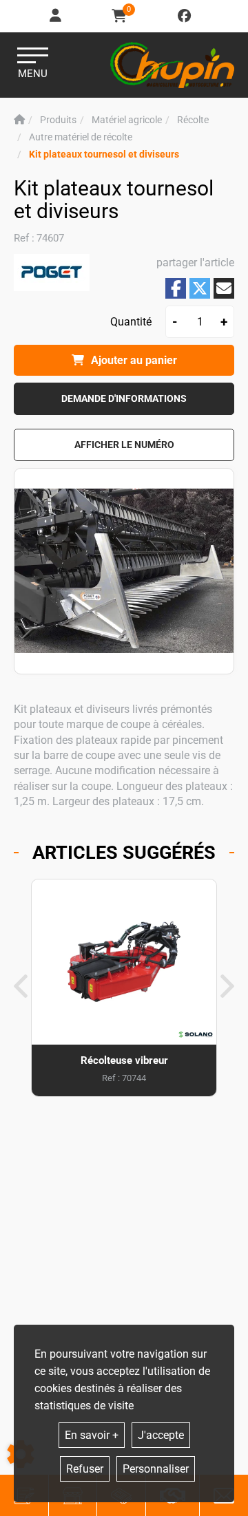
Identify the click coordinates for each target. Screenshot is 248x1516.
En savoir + (91, 1435)
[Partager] (224, 288)
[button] (104, 154)
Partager (175, 288)
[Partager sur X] (199, 288)
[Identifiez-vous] (56, 16)
